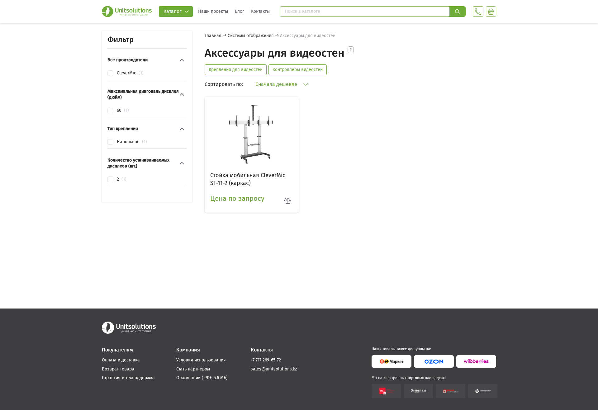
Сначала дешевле (276, 84)
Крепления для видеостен (236, 69)
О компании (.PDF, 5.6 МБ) (202, 377)
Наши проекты (213, 11)
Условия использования (201, 360)
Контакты (260, 11)
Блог (239, 11)
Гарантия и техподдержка (128, 377)
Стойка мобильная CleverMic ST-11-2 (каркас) (247, 179)
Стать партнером (193, 369)
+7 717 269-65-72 (266, 360)
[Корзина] (491, 11)
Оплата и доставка (121, 360)
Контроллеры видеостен (298, 69)
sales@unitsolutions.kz (274, 369)
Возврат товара (118, 369)
